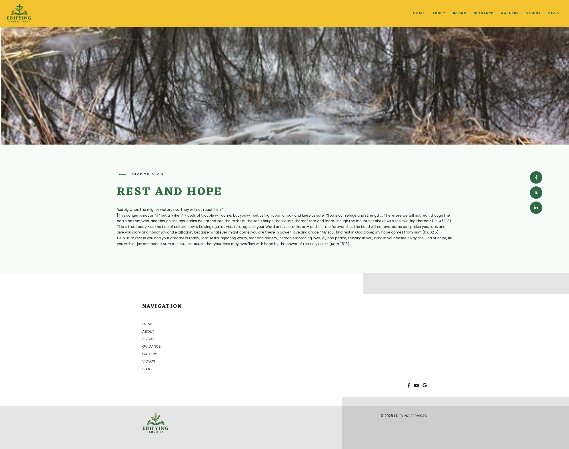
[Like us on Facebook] (408, 385)
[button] (419, 13)
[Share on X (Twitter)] (536, 192)
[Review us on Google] (425, 385)
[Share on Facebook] (536, 177)
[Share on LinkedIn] (536, 207)
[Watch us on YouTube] (416, 385)
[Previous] (122, 174)
